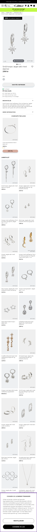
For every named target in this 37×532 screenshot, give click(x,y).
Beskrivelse (7, 100)
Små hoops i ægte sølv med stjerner (11, 14)
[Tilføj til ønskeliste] (32, 67)
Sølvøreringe (18, 12)
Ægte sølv (9, 12)
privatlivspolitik (10, 513)
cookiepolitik (25, 513)
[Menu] (2, 5)
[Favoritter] (31, 6)
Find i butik (7, 91)
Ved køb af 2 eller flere (18, 10)
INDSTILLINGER (18, 521)
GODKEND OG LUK (18, 527)
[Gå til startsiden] (18, 5)
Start (2, 12)
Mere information (9, 112)
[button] (29, 6)
